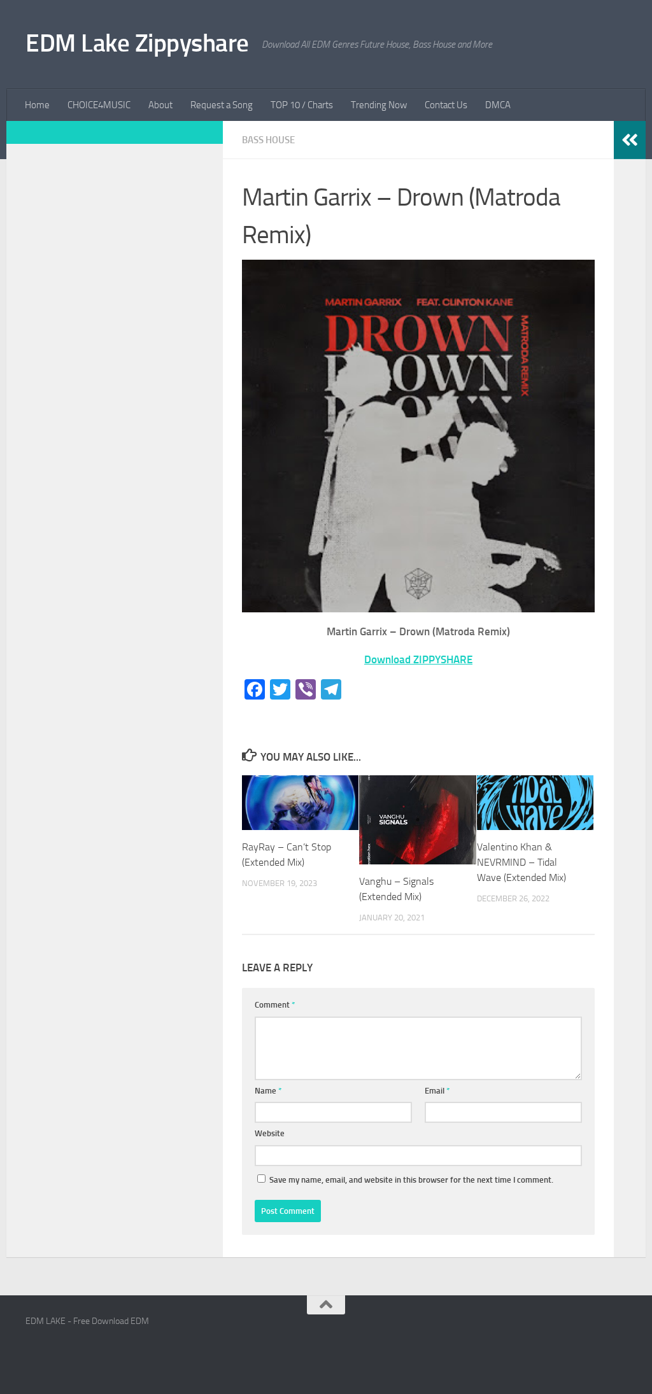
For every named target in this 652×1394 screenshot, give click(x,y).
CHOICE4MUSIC (99, 105)
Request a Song (221, 105)
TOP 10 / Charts (302, 105)
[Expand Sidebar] (630, 140)
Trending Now (379, 105)
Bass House (268, 140)
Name (268, 1090)
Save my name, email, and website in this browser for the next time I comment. (411, 1180)
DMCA (498, 105)
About (160, 105)
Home (37, 105)
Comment (275, 1005)
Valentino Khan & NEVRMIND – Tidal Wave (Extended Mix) (521, 862)
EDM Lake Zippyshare (137, 43)
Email (437, 1090)
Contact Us (446, 105)
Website (270, 1133)
